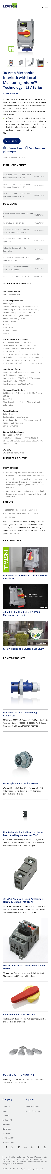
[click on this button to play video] (25, 560)
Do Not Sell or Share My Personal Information (18, 1157)
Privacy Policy (37, 1159)
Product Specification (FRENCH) (16, 276)
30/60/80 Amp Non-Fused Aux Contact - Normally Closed (24, 900)
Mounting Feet (18, 1075)
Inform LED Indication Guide (14, 223)
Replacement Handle (19, 1014)
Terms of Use (15, 1159)
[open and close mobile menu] (46, 6)
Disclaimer (6, 1161)
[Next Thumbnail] (47, 63)
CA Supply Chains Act (19, 1161)
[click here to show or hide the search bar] (41, 6)
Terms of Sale (26, 1159)
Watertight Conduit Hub (20, 783)
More (5, 133)
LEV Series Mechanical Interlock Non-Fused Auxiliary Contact (23, 834)
